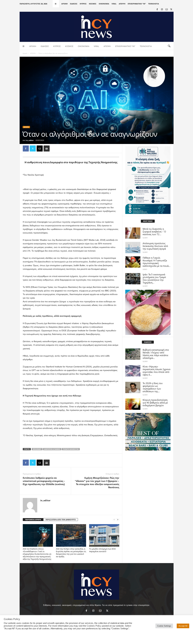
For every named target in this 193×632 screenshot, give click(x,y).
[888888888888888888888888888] (148, 180)
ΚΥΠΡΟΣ (83, 4)
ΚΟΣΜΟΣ (92, 4)
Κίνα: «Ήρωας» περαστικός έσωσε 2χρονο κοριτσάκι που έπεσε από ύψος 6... (156, 370)
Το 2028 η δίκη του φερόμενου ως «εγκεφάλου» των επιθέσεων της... (153, 387)
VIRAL (114, 4)
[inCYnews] (97, 27)
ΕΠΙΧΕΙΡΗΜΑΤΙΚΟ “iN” (137, 4)
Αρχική (25, 53)
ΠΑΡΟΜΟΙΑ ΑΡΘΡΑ (33, 519)
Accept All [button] (183, 626)
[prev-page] (114, 519)
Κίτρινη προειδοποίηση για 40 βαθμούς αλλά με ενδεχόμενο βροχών (155, 402)
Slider (145, 237)
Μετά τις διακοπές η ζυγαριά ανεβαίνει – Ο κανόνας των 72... (154, 231)
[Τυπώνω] (47, 148)
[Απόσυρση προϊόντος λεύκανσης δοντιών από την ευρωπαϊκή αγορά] (132, 247)
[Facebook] (157, 9)
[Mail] (166, 9)
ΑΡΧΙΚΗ (64, 4)
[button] (169, 46)
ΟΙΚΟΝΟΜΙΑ (104, 4)
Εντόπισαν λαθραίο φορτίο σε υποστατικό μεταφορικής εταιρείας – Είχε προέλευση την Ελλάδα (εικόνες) (44, 481)
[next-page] (117, 519)
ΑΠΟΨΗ (122, 4)
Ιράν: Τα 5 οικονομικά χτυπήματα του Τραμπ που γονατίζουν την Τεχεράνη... (154, 278)
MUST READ (147, 221)
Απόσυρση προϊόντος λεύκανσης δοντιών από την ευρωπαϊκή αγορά (155, 246)
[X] (171, 9)
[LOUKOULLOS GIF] (148, 312)
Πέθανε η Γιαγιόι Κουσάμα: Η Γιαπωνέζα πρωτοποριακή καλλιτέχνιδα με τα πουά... (156, 261)
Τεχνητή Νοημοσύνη (71, 449)
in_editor (30, 140)
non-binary (37, 449)
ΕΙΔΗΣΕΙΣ (73, 4)
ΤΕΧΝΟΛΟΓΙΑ (153, 4)
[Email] (40, 148)
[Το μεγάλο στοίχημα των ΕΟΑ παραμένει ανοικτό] (104, 535)
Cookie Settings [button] (164, 626)
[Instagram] (162, 9)
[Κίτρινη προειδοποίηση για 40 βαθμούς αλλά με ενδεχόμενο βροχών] (132, 404)
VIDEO (145, 269)
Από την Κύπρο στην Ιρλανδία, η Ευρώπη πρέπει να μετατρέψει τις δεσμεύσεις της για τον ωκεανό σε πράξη (71, 552)
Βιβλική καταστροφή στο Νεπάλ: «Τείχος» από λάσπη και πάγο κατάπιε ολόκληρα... (156, 353)
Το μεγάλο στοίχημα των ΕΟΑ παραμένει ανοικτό (102, 550)
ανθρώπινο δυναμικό (52, 449)
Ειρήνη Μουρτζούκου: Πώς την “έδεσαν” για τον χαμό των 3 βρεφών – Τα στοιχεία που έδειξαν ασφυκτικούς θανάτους (97, 482)
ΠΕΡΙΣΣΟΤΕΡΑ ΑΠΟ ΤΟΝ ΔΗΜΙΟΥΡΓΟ (61, 519)
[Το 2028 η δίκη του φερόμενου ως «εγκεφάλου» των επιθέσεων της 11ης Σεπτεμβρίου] (132, 387)
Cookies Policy (94, 626)
